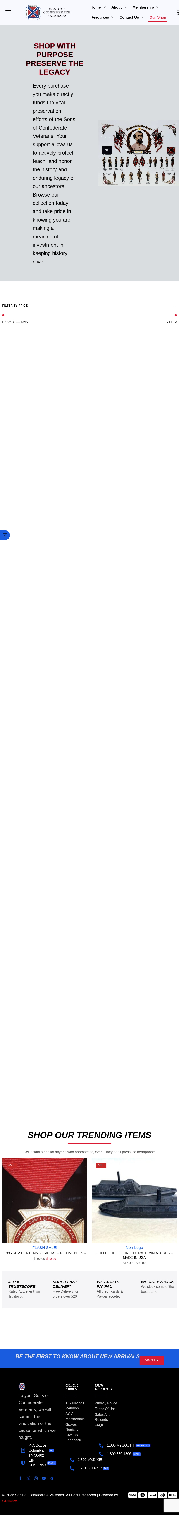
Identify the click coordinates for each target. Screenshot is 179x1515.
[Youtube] (44, 1478)
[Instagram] (36, 1478)
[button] (5, 535)
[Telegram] (51, 1478)
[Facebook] (20, 1478)
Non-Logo (134, 1247)
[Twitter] (28, 1478)
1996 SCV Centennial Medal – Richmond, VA (45, 1253)
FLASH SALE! (44, 1247)
